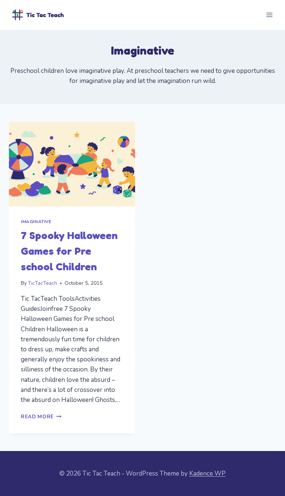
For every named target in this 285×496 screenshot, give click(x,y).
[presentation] (72, 164)
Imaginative (36, 222)
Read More (41, 416)
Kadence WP (207, 473)
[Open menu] (269, 14)
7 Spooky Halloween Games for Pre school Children (69, 251)
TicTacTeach (42, 283)
